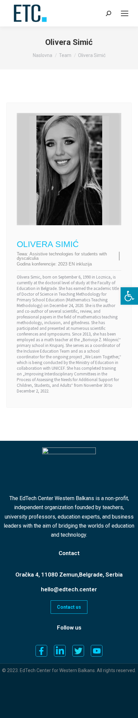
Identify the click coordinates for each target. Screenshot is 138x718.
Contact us (69, 607)
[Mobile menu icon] (124, 13)
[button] (129, 296)
